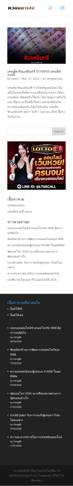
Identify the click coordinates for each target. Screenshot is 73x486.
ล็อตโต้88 (16, 309)
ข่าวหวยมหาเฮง (52, 78)
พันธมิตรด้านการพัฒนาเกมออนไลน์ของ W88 (35, 239)
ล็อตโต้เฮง (16, 315)
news (14, 78)
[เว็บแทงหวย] (36, 189)
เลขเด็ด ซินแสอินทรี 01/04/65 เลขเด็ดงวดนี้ (34, 73)
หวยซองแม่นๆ (16, 205)
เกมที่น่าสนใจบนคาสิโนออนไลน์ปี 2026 (32, 280)
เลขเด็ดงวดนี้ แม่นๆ (19, 211)
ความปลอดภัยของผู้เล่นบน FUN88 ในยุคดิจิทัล (36, 245)
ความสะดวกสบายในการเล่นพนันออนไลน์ (33, 273)
